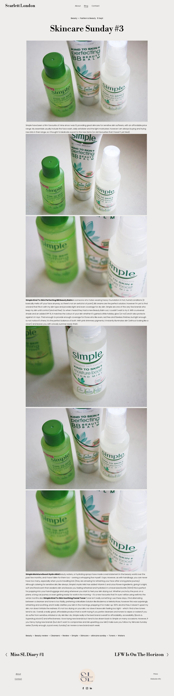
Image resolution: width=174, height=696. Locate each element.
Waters (121, 635)
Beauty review (41, 635)
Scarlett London (20, 5)
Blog (86, 6)
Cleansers (55, 635)
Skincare (84, 635)
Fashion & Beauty (88, 18)
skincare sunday (98, 635)
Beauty (74, 18)
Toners (112, 635)
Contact (95, 6)
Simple (75, 635)
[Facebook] (83, 688)
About (78, 6)
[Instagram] (87, 688)
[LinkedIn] (91, 688)
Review (65, 635)
